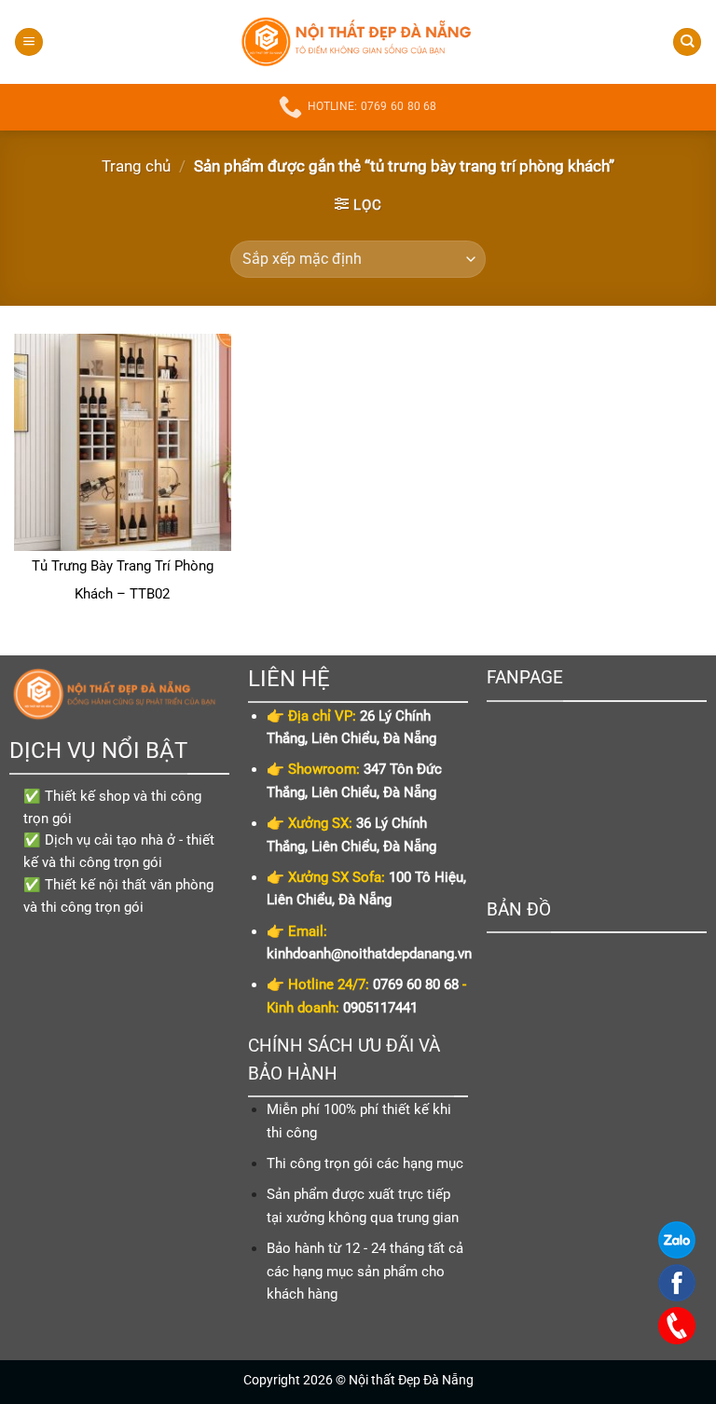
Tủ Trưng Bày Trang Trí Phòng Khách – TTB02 (122, 579)
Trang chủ (136, 166)
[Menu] (29, 42)
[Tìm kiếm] (687, 42)
